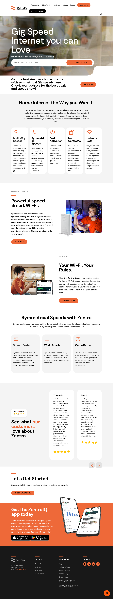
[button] (92, 465)
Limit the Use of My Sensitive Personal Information (68, 586)
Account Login (37, 11)
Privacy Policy (63, 574)
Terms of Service (64, 570)
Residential (35, 5)
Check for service (79, 63)
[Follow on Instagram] (98, 564)
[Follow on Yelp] (89, 564)
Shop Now (84, 5)
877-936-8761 (21, 570)
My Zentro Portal (64, 567)
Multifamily (46, 5)
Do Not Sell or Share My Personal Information (67, 581)
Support (73, 5)
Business (57, 5)
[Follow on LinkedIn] (93, 564)
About (65, 5)
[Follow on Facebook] (84, 564)
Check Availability (23, 493)
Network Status (64, 577)
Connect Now (68, 301)
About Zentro (39, 574)
